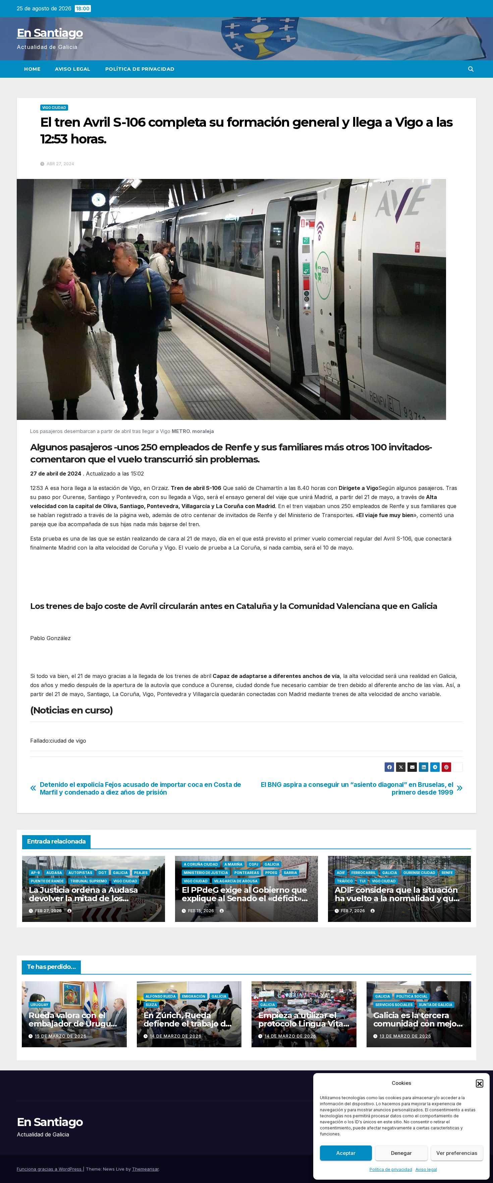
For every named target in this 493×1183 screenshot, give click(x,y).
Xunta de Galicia (435, 1005)
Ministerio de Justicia (206, 873)
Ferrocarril (363, 873)
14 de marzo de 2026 (176, 1036)
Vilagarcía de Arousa (236, 881)
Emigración (193, 996)
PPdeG (271, 873)
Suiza (151, 1005)
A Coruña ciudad (201, 864)
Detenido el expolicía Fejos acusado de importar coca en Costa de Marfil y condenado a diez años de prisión (140, 788)
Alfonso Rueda (161, 996)
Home (32, 69)
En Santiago (50, 33)
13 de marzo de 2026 (405, 1036)
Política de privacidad (391, 1169)
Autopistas (80, 873)
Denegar (401, 1153)
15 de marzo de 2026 (61, 1036)
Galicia (120, 873)
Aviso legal (426, 1169)
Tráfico (345, 881)
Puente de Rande (47, 881)
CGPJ (253, 864)
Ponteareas (246, 873)
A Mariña (233, 864)
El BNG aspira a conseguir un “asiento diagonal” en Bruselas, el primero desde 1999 (357, 788)
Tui (362, 881)
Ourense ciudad (419, 873)
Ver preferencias (456, 1153)
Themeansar (145, 1169)
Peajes (141, 873)
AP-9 (35, 873)
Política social (412, 996)
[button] (479, 1083)
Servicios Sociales (394, 1005)
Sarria (290, 873)
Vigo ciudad (54, 108)
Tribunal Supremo (88, 881)
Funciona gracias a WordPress (50, 1169)
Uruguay (39, 1005)
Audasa (54, 873)
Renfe (447, 873)
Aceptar (345, 1153)
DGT (103, 873)
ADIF (341, 873)
